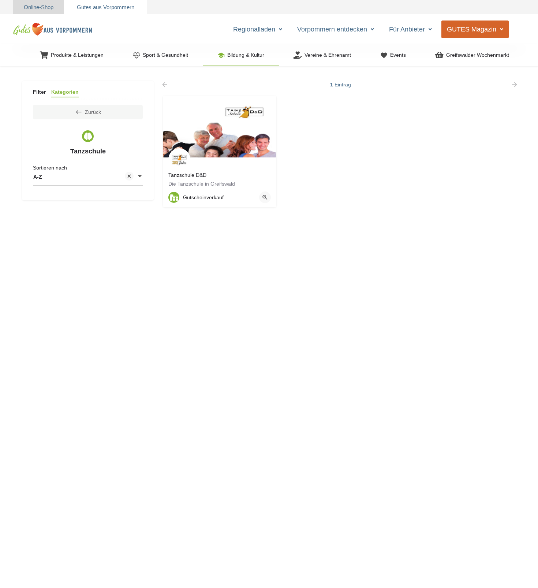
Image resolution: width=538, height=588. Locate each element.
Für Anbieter (407, 29)
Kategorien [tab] (65, 92)
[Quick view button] (265, 197)
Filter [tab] (39, 92)
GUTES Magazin (471, 29)
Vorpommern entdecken (332, 29)
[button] (258, 29)
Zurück (93, 112)
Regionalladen (254, 29)
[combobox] (88, 177)
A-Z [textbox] (37, 177)
